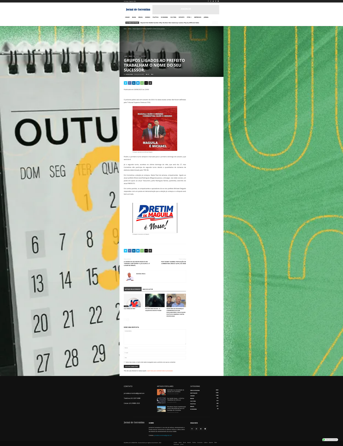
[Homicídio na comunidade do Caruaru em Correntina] (161, 392)
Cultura (205, 442)
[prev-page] (125, 320)
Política (143, 56)
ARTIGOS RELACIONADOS (133, 289)
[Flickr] (192, 428)
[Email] (146, 83)
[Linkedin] (134, 83)
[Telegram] (138, 83)
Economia (199, 442)
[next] (216, 23)
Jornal (181, 444)
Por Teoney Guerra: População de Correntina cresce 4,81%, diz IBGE (173, 262)
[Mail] (200, 428)
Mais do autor (148, 289)
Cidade (130, 56)
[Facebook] (208, 1)
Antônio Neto (129, 74)
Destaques (136, 56)
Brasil (184, 442)
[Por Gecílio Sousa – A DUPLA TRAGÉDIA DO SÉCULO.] (161, 400)
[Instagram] (211, 1)
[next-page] (128, 320)
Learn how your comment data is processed (160, 371)
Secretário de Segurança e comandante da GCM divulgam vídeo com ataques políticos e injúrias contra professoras (176, 312)
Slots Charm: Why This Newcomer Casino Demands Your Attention (163, 23)
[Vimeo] (216, 1)
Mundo (189, 442)
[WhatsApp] (142, 83)
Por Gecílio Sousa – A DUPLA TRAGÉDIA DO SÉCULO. (175, 399)
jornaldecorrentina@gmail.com (163, 435)
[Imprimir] (150, 83)
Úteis (215, 442)
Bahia (129, 29)
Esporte (211, 442)
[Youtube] (218, 1)
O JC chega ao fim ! (129, 308)
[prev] (213, 23)
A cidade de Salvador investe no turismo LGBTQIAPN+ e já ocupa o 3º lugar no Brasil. (137, 263)
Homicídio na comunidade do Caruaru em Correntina (175, 391)
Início (125, 29)
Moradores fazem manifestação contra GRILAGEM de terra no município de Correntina (176, 408)
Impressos (176, 444)
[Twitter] (213, 1)
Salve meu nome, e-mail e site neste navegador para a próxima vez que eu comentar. (151, 362)
